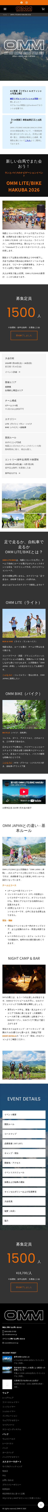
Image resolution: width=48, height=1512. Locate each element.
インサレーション (9, 1416)
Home (5, 15)
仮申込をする (11, 473)
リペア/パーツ (8, 1425)
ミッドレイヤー (8, 1407)
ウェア (5, 1392)
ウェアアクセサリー (10, 1420)
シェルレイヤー (8, 1411)
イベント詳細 (11, 372)
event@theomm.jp (11, 1343)
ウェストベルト (8, 1439)
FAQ (4, 1475)
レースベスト (8, 1443)
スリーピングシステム (11, 1429)
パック (5, 1434)
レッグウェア (8, 1398)
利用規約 (6, 1489)
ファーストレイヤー (10, 1402)
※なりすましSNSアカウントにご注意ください (21, 1498)
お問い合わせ (8, 1480)
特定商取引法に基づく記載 (13, 1493)
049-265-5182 (10, 1331)
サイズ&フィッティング (12, 1466)
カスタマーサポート (12, 1461)
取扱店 (5, 1471)
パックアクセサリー (10, 1457)
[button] (43, 9)
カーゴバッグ (8, 1452)
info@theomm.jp (11, 1334)
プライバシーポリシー (11, 1484)
